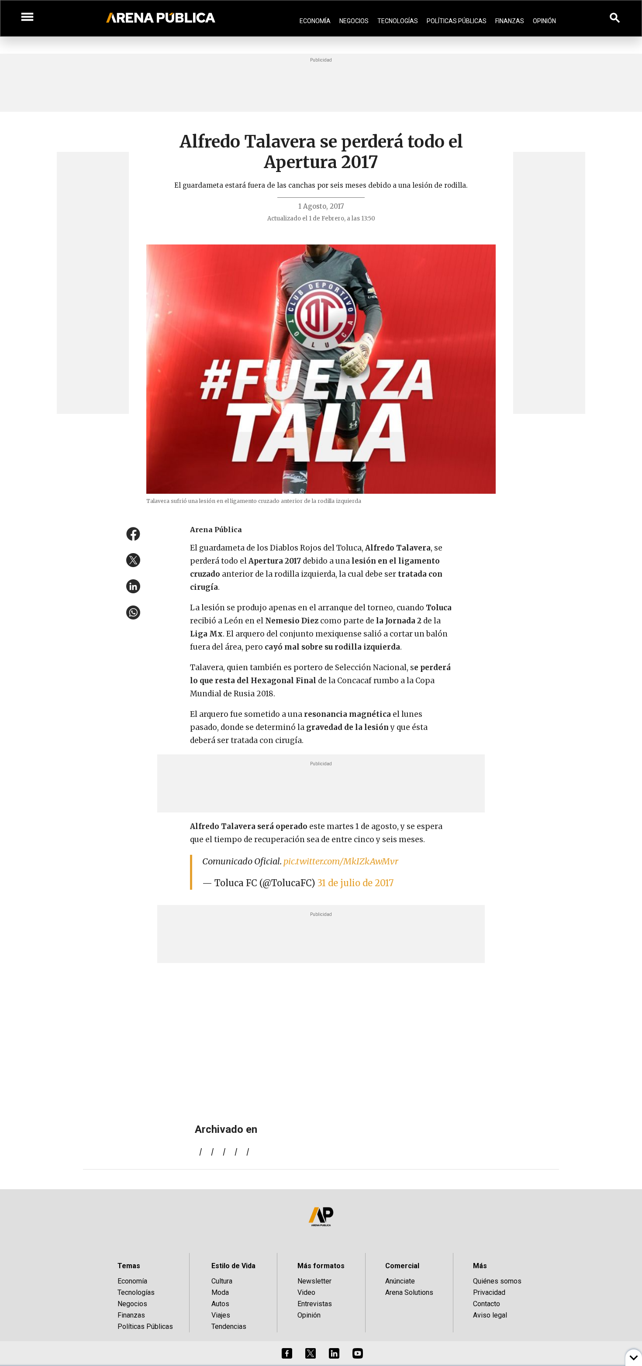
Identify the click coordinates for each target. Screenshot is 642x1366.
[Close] (374, 617)
